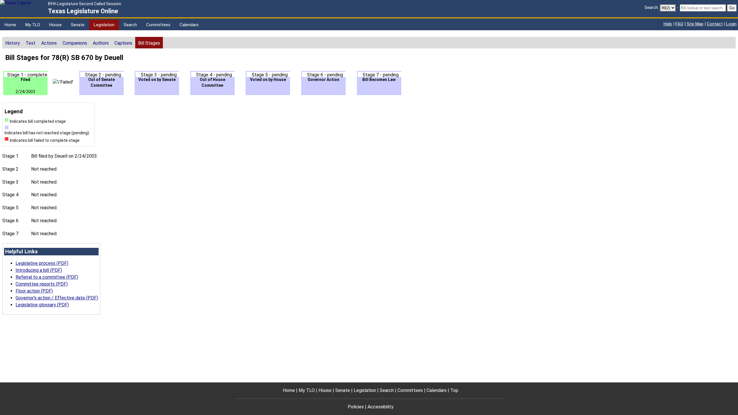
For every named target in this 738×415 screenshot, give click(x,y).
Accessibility (381, 407)
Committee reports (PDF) (42, 284)
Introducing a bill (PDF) (39, 270)
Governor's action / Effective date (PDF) (57, 298)
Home (10, 24)
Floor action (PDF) (34, 291)
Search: (652, 7)
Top (454, 390)
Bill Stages (149, 43)
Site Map (695, 24)
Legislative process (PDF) (42, 263)
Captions (123, 43)
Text (30, 43)
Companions (75, 43)
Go (731, 8)
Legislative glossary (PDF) (42, 305)
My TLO (32, 24)
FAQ (679, 24)
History (12, 43)
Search (130, 24)
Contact (715, 24)
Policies (356, 407)
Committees (158, 24)
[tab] (12, 42)
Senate (77, 24)
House (55, 24)
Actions (49, 43)
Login (731, 24)
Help (668, 24)
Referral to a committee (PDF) (47, 277)
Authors (101, 43)
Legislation (104, 24)
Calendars (189, 24)
